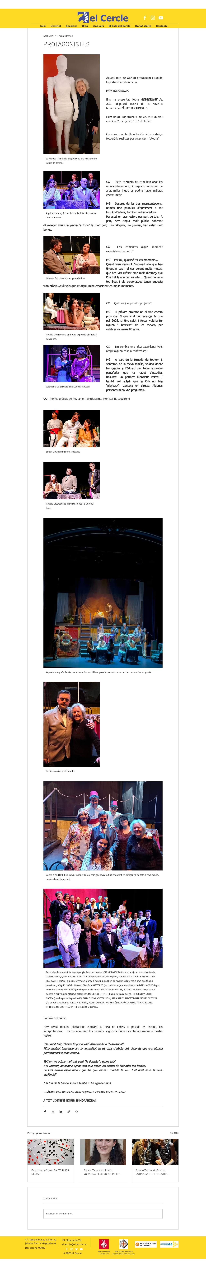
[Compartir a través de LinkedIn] (60, 1111)
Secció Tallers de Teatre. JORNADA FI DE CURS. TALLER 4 (102, 1172)
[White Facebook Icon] (145, 18)
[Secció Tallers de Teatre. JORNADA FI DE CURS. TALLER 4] (103, 1152)
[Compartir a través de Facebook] (45, 1111)
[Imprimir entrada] (76, 1111)
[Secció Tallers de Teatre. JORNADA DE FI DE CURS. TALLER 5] (155, 1152)
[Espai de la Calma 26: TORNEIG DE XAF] (51, 1152)
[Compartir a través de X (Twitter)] (52, 1111)
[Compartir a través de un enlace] (68, 1111)
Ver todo (174, 1133)
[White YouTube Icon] (161, 18)
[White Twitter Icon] (76, 1249)
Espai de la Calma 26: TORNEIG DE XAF (50, 1172)
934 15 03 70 (73, 1240)
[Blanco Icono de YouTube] (81, 1249)
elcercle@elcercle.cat (75, 1244)
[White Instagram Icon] (153, 18)
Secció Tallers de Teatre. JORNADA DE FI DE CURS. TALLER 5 (151, 1172)
